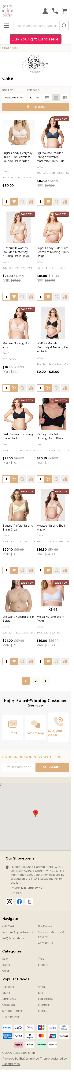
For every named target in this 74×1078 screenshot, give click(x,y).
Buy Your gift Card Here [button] (35, 39)
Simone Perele (12, 1011)
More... (42, 1011)
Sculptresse (45, 998)
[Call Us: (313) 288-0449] (55, 11)
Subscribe (52, 767)
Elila (40, 992)
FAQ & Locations (13, 938)
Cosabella (8, 1004)
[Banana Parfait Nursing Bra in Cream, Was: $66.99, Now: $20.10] (18, 505)
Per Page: (33, 90)
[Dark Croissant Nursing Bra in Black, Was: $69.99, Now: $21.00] (18, 414)
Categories (12, 951)
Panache (8, 986)
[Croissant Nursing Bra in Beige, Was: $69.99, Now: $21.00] (18, 596)
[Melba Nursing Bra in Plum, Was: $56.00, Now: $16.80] (53, 596)
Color (5, 970)
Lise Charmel (11, 1017)
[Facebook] (19, 901)
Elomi (6, 992)
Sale (5, 958)
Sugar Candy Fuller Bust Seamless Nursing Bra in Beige (53, 252)
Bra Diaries (45, 926)
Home (5, 47)
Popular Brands (15, 979)
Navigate (10, 919)
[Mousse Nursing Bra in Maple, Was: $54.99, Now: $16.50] (53, 505)
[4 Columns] (56, 97)
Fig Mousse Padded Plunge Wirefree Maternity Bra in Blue (51, 157)
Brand (6, 964)
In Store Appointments (17, 932)
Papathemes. (11, 1064)
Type (41, 958)
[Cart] (64, 11)
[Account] (45, 11)
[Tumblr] (29, 901)
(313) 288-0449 (31, 887)
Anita (41, 986)
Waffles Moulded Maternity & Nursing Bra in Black (52, 347)
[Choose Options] (14, 202)
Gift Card (8, 926)
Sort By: (7, 90)
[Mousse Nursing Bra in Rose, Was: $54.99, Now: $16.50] (18, 323)
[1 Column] (47, 97)
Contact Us (45, 943)
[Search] (64, 25)
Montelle (44, 1004)
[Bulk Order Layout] (65, 97)
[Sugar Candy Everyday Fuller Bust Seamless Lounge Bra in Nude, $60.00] (18, 132)
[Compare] (31, 202)
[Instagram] (9, 901)
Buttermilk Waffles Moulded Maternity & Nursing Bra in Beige (16, 252)
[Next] (46, 681)
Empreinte (9, 998)
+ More (27, 177)
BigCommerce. (29, 1058)
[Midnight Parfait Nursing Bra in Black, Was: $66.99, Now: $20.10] (53, 414)
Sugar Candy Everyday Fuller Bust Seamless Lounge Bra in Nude (17, 157)
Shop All (43, 964)
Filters (39, 107)
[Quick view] (22, 202)
